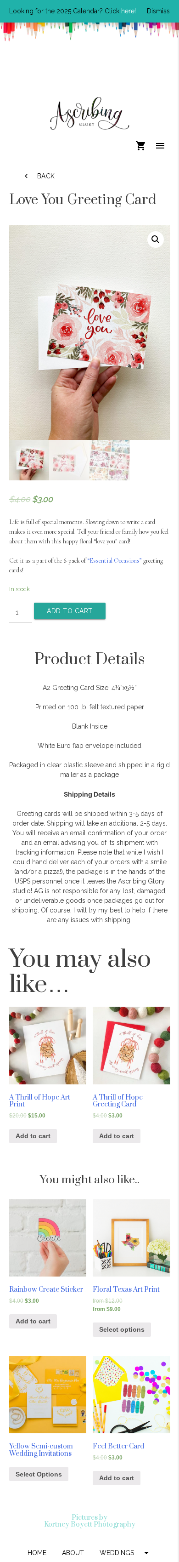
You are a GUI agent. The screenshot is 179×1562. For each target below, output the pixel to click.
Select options (122, 1329)
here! (128, 11)
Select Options (39, 1474)
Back (38, 176)
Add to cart (70, 611)
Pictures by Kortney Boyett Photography (89, 1521)
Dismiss (158, 11)
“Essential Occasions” (114, 560)
